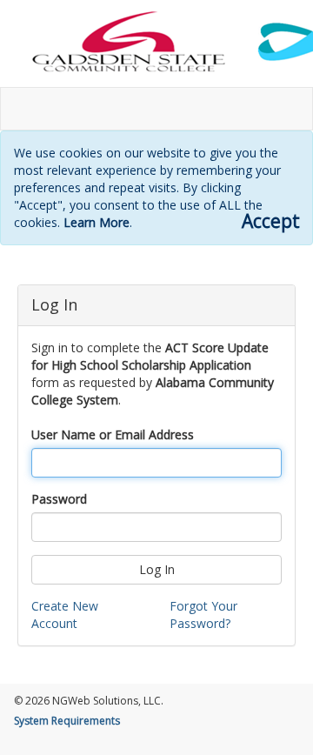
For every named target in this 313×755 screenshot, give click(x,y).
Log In (157, 569)
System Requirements (67, 720)
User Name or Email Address (112, 434)
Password (59, 499)
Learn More (96, 222)
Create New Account (64, 614)
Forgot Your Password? (203, 614)
